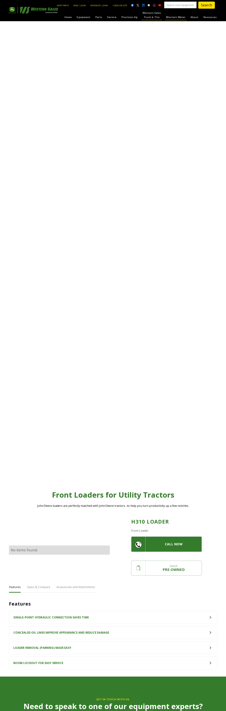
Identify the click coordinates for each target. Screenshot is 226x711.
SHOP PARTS (63, 5)
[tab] (15, 587)
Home (68, 17)
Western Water (176, 17)
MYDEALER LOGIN (99, 5)
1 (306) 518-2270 (119, 5)
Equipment (83, 17)
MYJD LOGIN (79, 5)
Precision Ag (129, 17)
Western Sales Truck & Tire (151, 15)
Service (112, 17)
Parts (98, 17)
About (194, 17)
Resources (210, 17)
